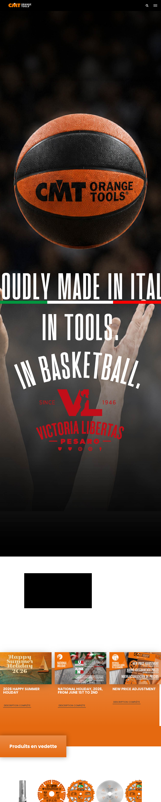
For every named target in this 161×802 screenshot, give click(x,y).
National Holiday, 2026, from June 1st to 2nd (80, 691)
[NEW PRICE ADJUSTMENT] (135, 668)
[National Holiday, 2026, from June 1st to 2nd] (80, 668)
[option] (80, 284)
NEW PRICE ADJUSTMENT (134, 689)
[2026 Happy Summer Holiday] (26, 668)
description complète (17, 705)
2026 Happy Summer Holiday (21, 691)
